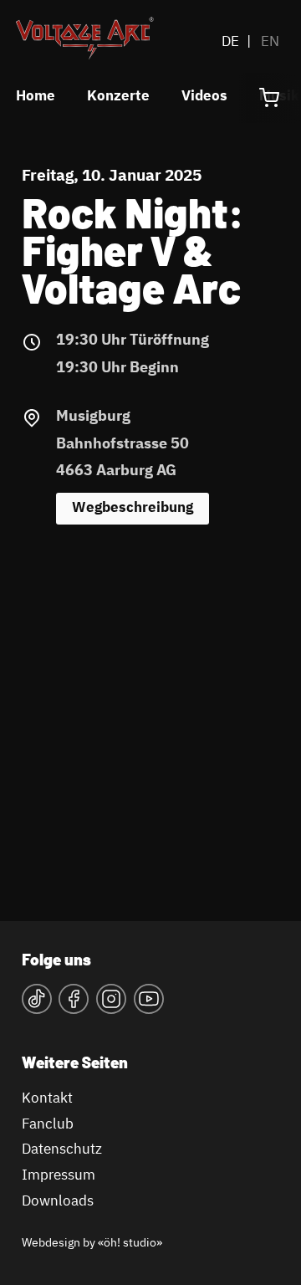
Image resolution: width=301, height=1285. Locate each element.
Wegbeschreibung (132, 508)
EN (270, 42)
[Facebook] (74, 1004)
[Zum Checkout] (269, 98)
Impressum (58, 1176)
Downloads (58, 1202)
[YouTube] (149, 1004)
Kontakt (47, 1099)
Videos (204, 97)
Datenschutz (62, 1150)
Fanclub (48, 1125)
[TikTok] (37, 1004)
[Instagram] (111, 1004)
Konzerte (118, 97)
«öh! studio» (130, 1243)
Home (35, 97)
